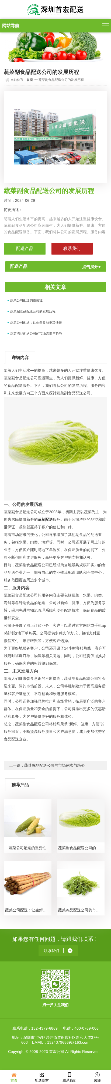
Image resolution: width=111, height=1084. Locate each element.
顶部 (97, 1080)
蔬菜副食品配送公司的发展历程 (33, 311)
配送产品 (24, 248)
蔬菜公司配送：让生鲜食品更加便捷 (36, 322)
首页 (30, 80)
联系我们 (70, 1080)
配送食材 (42, 1080)
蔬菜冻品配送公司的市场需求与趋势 (36, 333)
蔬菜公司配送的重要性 (26, 300)
